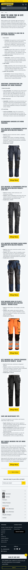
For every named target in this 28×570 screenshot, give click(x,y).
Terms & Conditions (18, 527)
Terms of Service (4, 540)
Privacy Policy (17, 529)
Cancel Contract (20, 531)
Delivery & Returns (4, 538)
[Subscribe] (23, 483)
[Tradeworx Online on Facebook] (17, 549)
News (6, 12)
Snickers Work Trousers (18, 461)
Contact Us (3, 536)
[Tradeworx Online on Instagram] (14, 549)
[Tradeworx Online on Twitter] (19, 549)
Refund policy (4, 542)
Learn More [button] (5, 564)
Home (2, 12)
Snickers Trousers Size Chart (7, 527)
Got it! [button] (14, 567)
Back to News (14, 472)
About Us (3, 532)
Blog (2, 534)
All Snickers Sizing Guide (6, 529)
